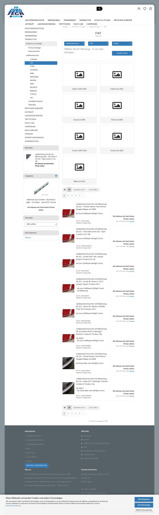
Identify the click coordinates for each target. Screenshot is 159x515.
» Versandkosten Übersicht (34, 440)
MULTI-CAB (78, 24)
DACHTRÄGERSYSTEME (34, 20)
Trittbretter (32, 105)
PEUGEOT (33, 87)
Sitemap (28, 237)
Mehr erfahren (63, 485)
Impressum (87, 436)
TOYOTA (33, 94)
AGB (85, 447)
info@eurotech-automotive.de (96, 493)
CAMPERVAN (91, 24)
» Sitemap (28, 461)
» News (27, 448)
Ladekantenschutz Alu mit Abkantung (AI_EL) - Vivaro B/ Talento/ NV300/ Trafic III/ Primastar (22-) (91, 306)
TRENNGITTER (85, 20)
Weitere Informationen (144, 510)
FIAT (31, 63)
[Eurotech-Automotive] (16, 12)
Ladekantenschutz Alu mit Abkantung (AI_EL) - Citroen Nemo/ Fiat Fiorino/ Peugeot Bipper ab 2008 (91, 206)
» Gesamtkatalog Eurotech (34, 444)
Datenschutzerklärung (13, 506)
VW (31, 98)
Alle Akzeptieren (144, 499)
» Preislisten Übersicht (33, 436)
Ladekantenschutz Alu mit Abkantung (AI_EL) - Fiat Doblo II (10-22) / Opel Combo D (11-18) (91, 231)
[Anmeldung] (139, 9)
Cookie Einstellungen (91, 458)
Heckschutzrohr (34, 51)
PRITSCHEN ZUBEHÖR (123, 20)
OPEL (32, 84)
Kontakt (86, 439)
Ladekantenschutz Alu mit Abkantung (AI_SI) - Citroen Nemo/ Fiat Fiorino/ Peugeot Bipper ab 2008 (91, 356)
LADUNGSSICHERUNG (46, 24)
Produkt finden (122, 53)
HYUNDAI (34, 70)
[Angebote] (56, 176)
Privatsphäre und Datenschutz (94, 451)
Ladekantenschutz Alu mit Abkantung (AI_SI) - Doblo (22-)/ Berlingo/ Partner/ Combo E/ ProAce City (92, 381)
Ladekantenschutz (32, 55)
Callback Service (89, 454)
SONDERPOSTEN (32, 141)
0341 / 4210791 (90, 489)
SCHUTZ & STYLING (102, 20)
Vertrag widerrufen (36, 465)
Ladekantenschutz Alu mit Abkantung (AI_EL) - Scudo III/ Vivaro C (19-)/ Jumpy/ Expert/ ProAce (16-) (91, 281)
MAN (32, 73)
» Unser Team (30, 453)
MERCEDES (34, 77)
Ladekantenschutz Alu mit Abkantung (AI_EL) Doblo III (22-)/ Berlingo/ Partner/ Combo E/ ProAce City (91, 331)
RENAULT (33, 91)
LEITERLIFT (29, 24)
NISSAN (33, 80)
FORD (32, 66)
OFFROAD (29, 134)
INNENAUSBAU (54, 20)
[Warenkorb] (151, 9)
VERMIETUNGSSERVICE (34, 137)
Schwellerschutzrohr (35, 101)
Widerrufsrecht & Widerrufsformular (97, 443)
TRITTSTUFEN (64, 24)
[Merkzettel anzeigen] (145, 9)
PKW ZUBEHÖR (31, 130)
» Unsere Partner (31, 457)
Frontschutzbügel (34, 48)
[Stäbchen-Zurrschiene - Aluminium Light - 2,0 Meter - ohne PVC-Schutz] (41, 187)
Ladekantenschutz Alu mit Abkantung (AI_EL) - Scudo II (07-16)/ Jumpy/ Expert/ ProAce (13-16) (91, 256)
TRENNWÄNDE (70, 20)
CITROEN (33, 59)
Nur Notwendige (144, 505)
